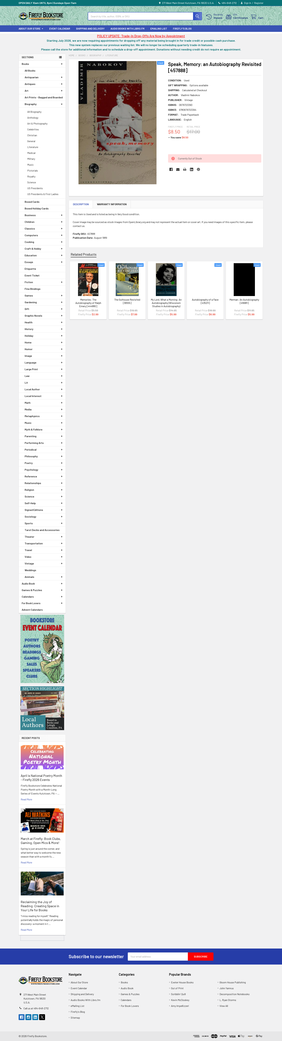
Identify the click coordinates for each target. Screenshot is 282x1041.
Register (258, 2)
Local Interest (33, 395)
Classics (30, 228)
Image (28, 355)
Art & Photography (37, 123)
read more (26, 799)
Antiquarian (32, 77)
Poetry (29, 462)
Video (28, 556)
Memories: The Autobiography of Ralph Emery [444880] (88, 303)
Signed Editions (34, 509)
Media (28, 409)
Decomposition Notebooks (234, 994)
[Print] (185, 169)
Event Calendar (59, 28)
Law (27, 375)
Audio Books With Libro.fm (127, 28)
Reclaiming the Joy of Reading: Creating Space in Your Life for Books (40, 906)
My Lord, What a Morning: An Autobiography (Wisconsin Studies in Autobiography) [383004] (166, 304)
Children (29, 221)
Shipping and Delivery (90, 28)
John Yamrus (226, 988)
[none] (117, 122)
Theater (29, 536)
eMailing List (158, 28)
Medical (31, 152)
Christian (32, 135)
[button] (42, 649)
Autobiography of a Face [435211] (205, 301)
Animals (29, 576)
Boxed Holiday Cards (37, 208)
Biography (31, 104)
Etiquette (30, 268)
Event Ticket (32, 275)
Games (29, 295)
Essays (29, 262)
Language (30, 362)
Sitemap (75, 1017)
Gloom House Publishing (232, 982)
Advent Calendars (32, 609)
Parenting (30, 436)
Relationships (33, 483)
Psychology (31, 469)
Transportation (34, 543)
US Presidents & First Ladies (42, 194)
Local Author (32, 389)
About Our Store (29, 28)
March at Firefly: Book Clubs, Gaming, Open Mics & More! (41, 841)
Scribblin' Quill (178, 994)
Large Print (31, 369)
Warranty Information (112, 204)
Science (31, 182)
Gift (27, 308)
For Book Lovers (31, 603)
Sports (29, 523)
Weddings (30, 570)
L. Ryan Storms (227, 999)
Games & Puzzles (32, 590)
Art (26, 90)
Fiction (29, 282)
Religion (29, 489)
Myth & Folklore (33, 429)
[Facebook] (171, 169)
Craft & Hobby (33, 248)
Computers (31, 235)
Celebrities (33, 129)
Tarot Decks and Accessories (42, 529)
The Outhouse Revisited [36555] (127, 301)
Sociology (30, 516)
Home (28, 342)
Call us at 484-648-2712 (36, 1008)
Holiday (29, 335)
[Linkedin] (192, 169)
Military (31, 158)
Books (25, 63)
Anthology (32, 117)
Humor (28, 349)
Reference (31, 476)
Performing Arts (34, 442)
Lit (26, 382)
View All (223, 1005)
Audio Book (28, 583)
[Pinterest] (198, 169)
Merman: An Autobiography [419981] (244, 301)
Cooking (29, 241)
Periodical (31, 449)
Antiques (30, 83)
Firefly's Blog (182, 28)
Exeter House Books (182, 982)
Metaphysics (32, 416)
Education (31, 255)
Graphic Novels (33, 315)
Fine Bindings (32, 288)
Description (81, 204)
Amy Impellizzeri (180, 1005)
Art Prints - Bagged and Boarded (44, 97)
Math (28, 402)
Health (28, 322)
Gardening (31, 302)
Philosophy (31, 456)
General (31, 141)
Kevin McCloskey (180, 999)
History (29, 328)
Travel (28, 550)
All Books (30, 70)
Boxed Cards (32, 201)
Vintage (29, 563)
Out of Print (177, 988)
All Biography (34, 111)
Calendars (28, 596)
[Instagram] (28, 1017)
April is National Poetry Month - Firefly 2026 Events (41, 778)
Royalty (31, 176)
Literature (32, 147)
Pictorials (32, 170)
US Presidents (35, 188)
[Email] (178, 169)
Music (30, 164)
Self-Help (30, 503)
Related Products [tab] (83, 254)
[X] (42, 1017)
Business (30, 215)
